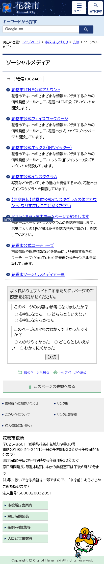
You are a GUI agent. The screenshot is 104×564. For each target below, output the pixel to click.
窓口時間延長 (18, 516)
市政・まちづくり (56, 42)
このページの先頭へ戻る (54, 386)
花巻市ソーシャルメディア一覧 (38, 274)
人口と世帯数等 (20, 538)
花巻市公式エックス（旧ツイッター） (41, 148)
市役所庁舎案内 (20, 505)
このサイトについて (17, 414)
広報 (76, 42)
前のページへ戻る (36, 372)
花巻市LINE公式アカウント (35, 90)
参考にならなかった (37, 320)
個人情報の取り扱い (18, 425)
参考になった (31, 314)
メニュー (79, 11)
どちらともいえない (69, 314)
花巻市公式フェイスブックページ (39, 119)
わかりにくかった (39, 348)
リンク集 (62, 403)
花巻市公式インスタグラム (34, 177)
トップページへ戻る (73, 372)
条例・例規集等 (19, 527)
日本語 (8, 219)
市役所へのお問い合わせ (21, 403)
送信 (52, 357)
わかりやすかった (34, 342)
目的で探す (95, 11)
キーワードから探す (20, 22)
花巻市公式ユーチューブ (32, 245)
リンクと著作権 (67, 414)
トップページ (31, 42)
